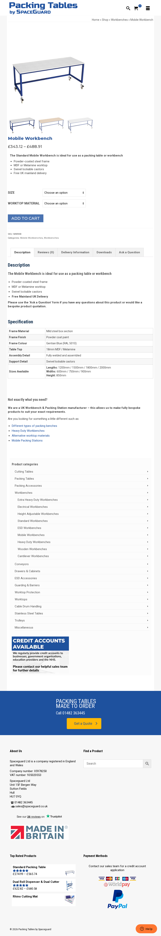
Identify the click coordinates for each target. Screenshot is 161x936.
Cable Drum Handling (28, 606)
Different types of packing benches (34, 426)
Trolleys (20, 620)
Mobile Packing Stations (27, 440)
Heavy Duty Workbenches (28, 430)
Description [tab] (22, 252)
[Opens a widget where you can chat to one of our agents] (146, 929)
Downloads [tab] (104, 252)
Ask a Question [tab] (129, 252)
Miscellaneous (24, 627)
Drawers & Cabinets (27, 571)
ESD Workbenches (29, 528)
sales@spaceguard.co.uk (31, 806)
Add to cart (25, 218)
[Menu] (147, 8)
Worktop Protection (27, 592)
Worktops (21, 599)
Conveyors (22, 564)
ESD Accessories (26, 578)
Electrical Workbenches (33, 507)
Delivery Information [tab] (75, 252)
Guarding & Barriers (27, 585)
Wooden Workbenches (32, 549)
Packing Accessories (28, 485)
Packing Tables (24, 478)
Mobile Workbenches (31, 238)
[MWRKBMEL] (48, 65)
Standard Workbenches (33, 521)
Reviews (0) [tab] (46, 252)
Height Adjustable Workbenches (38, 514)
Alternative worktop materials (31, 435)
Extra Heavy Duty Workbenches (38, 500)
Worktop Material (24, 203)
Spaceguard (44, 929)
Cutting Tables (24, 471)
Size (11, 192)
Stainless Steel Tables (29, 613)
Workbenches (51, 238)
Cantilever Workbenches (33, 556)
